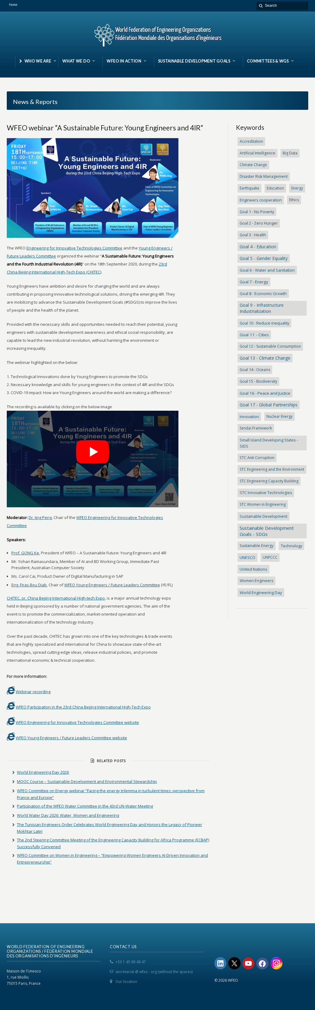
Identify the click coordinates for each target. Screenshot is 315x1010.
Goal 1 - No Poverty (257, 211)
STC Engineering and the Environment (272, 469)
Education (275, 188)
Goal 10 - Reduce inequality (264, 323)
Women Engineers (256, 580)
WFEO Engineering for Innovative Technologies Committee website (77, 722)
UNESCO (247, 557)
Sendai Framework (256, 428)
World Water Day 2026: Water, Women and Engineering (68, 815)
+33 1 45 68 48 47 (130, 961)
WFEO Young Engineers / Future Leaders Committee (112, 585)
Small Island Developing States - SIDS (269, 443)
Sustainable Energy (256, 545)
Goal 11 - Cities (254, 334)
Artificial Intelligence (257, 153)
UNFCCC (270, 557)
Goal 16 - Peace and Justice (265, 393)
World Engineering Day (261, 592)
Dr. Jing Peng (40, 517)
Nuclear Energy (279, 416)
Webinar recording (33, 691)
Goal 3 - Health (253, 235)
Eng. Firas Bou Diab (29, 585)
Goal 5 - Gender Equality (264, 258)
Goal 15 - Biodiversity (258, 381)
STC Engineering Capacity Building (269, 481)
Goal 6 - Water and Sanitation (267, 270)
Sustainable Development (263, 516)
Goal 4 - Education (258, 247)
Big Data (290, 153)
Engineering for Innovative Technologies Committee (74, 248)
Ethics (294, 199)
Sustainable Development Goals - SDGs (267, 531)
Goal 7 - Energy (254, 282)
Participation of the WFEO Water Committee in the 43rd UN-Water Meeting (85, 806)
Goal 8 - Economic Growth (263, 293)
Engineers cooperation (261, 200)
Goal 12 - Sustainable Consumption (270, 346)
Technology (291, 546)
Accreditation (251, 141)
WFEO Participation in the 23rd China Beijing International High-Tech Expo (83, 707)
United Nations (253, 569)
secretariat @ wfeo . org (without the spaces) (154, 971)
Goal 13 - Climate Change (265, 358)
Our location (126, 981)
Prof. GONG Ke (25, 553)
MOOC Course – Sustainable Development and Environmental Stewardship (87, 781)
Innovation (249, 416)
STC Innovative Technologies (266, 492)
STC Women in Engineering (263, 504)
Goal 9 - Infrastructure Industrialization (262, 308)
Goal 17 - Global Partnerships (268, 405)
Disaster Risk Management (264, 176)
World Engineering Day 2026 (43, 772)
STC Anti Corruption (257, 457)
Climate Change (253, 164)
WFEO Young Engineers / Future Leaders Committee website (71, 738)
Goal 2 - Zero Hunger (259, 223)
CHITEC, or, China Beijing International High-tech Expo (56, 598)
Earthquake (249, 188)
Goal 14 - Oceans (255, 369)
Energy (297, 188)
